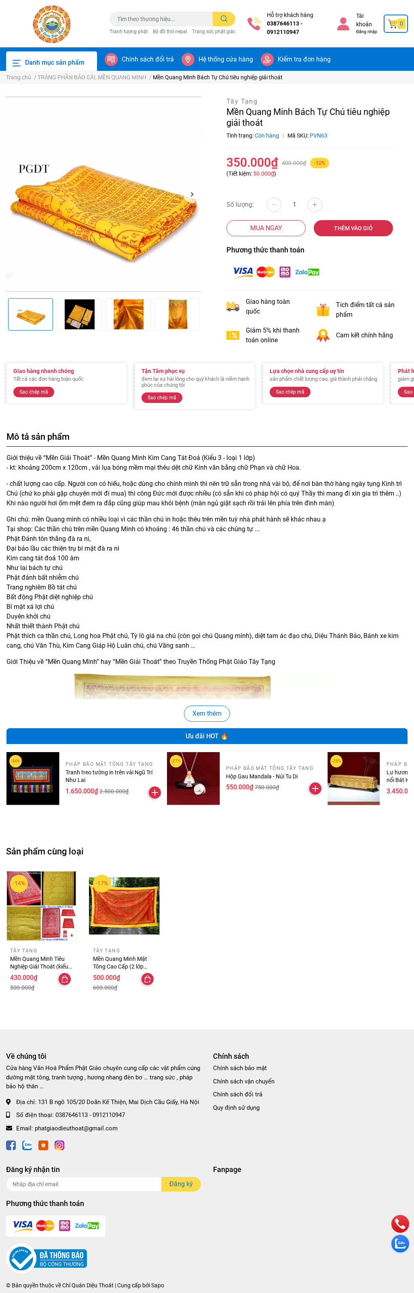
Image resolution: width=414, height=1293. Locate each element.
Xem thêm (207, 713)
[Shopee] (43, 1144)
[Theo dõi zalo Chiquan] (27, 1144)
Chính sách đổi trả (148, 59)
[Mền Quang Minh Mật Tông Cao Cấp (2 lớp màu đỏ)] (124, 906)
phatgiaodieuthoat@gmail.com (76, 1128)
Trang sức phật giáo (214, 31)
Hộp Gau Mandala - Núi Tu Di (262, 776)
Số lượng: (240, 204)
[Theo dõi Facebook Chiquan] (11, 1144)
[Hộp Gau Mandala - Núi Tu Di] (193, 778)
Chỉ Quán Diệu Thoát (88, 1285)
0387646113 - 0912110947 (284, 27)
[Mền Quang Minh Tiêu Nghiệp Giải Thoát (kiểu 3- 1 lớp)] (41, 906)
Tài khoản (364, 20)
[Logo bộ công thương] (46, 1258)
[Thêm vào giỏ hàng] (155, 792)
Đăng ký (181, 1184)
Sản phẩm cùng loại (45, 851)
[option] (103, 194)
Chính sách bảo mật (240, 1068)
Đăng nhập (366, 31)
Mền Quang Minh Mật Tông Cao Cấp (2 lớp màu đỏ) (120, 967)
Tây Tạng (242, 101)
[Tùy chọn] (65, 979)
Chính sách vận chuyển (244, 1081)
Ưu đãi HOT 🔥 (207, 736)
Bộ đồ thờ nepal (170, 31)
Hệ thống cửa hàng (226, 59)
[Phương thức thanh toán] (276, 272)
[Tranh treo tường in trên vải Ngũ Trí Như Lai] (32, 778)
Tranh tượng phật (129, 31)
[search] (224, 19)
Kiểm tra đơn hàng (304, 59)
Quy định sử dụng (236, 1107)
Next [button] (192, 194)
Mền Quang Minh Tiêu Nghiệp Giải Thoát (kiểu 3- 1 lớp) (39, 967)
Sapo (157, 1285)
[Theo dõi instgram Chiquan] (59, 1144)
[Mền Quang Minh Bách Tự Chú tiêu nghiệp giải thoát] (103, 194)
